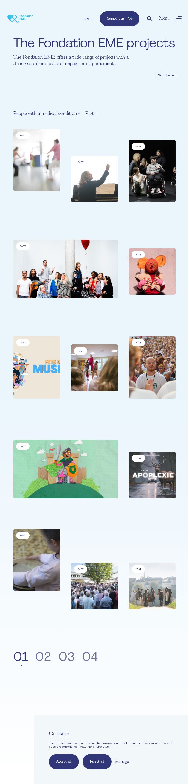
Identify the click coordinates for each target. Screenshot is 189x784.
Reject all (97, 761)
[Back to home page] (20, 19)
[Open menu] (178, 18)
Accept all (63, 761)
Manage (122, 761)
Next (164, 658)
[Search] (149, 18)
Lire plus (103, 746)
